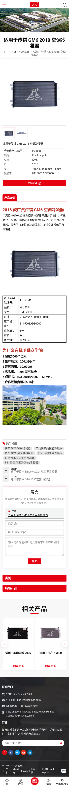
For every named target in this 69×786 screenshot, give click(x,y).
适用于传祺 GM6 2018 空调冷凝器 (28, 515)
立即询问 (32, 183)
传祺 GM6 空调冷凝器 (18, 448)
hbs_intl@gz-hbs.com (29, 700)
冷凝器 (25, 52)
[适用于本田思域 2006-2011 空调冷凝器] (18, 633)
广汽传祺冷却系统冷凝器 (19, 458)
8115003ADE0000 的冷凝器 (21, 462)
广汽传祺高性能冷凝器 (49, 448)
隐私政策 (34, 771)
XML (25, 771)
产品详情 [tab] (9, 197)
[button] (65, 644)
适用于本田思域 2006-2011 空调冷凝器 (18, 653)
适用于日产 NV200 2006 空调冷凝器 (51, 653)
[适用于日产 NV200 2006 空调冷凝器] (50, 633)
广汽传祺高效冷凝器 (50, 453)
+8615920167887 (28, 705)
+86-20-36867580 (22, 694)
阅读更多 (18, 666)
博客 (7, 771)
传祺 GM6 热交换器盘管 (19, 453)
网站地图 (16, 771)
